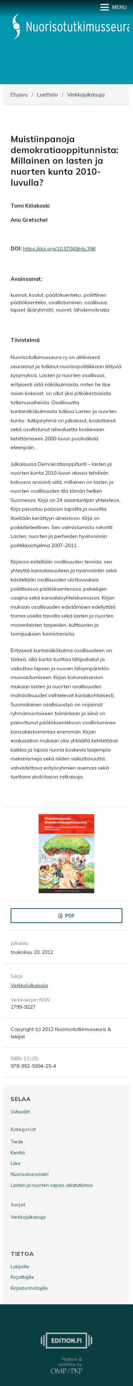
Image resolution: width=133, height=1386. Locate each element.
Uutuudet (20, 1111)
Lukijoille (20, 1266)
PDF (69, 915)
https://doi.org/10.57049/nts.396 (59, 248)
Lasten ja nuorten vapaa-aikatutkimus (52, 1185)
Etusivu (19, 94)
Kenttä (18, 1152)
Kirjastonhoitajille (29, 1288)
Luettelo (47, 94)
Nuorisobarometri (30, 1174)
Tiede (17, 1141)
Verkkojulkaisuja (86, 94)
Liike (16, 1163)
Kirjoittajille (22, 1277)
